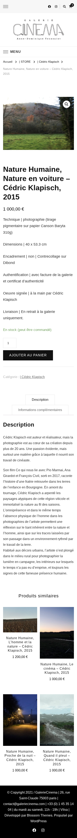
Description (40, 399)
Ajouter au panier (28, 355)
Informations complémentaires (40, 410)
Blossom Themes (39, 815)
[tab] (40, 400)
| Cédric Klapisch (32, 377)
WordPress (38, 821)
